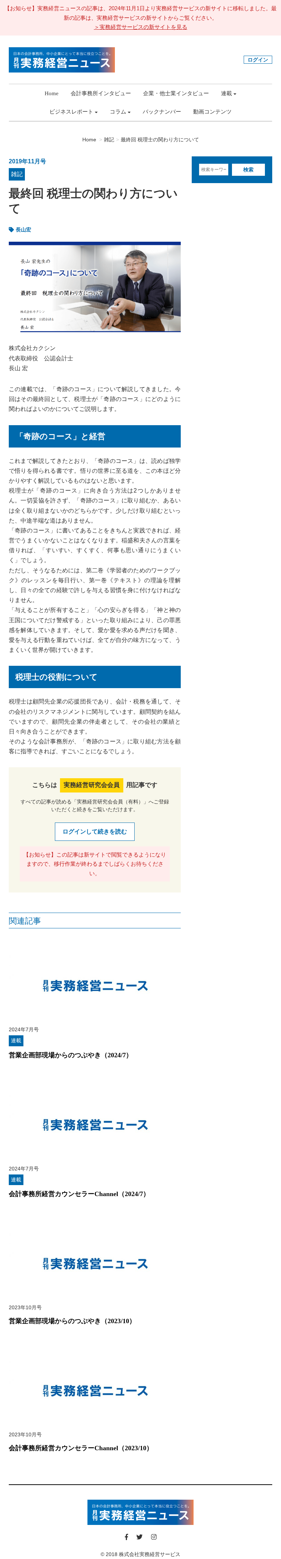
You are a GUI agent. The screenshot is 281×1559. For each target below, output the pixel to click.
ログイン (258, 60)
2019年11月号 (27, 161)
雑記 (17, 174)
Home (52, 93)
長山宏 (23, 230)
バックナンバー (162, 112)
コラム (118, 112)
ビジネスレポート (71, 112)
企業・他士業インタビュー (176, 93)
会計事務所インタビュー (101, 93)
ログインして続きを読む (95, 831)
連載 (226, 93)
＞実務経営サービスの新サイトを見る (140, 27)
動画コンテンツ (212, 112)
